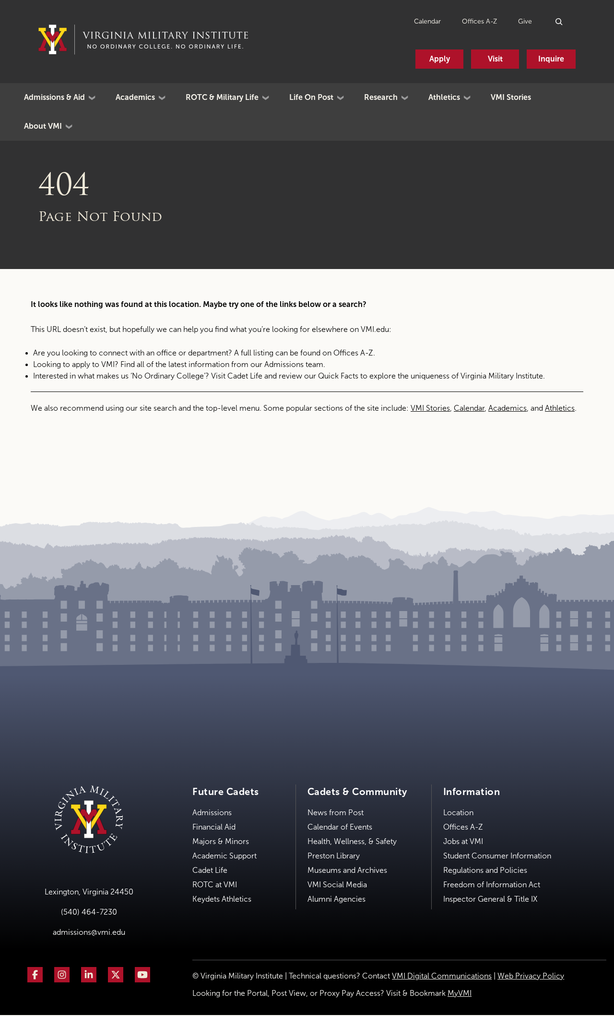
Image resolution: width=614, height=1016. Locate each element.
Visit (495, 59)
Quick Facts (338, 376)
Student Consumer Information (497, 856)
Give (525, 21)
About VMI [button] (43, 126)
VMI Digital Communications (442, 976)
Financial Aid (214, 827)
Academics (507, 408)
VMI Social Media (337, 885)
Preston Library (333, 856)
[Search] (559, 21)
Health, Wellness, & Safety (352, 841)
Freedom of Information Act (491, 885)
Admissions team (293, 364)
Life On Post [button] (311, 97)
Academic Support (224, 856)
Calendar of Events (339, 827)
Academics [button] (135, 97)
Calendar (427, 21)
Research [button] (381, 97)
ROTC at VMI (214, 885)
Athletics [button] (444, 97)
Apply (439, 59)
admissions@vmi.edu (89, 932)
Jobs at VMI (463, 841)
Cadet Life (244, 376)
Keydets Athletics (221, 899)
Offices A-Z (479, 21)
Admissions (212, 812)
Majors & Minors (220, 841)
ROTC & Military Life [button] (222, 97)
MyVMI (460, 993)
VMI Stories (511, 97)
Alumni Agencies (336, 899)
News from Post (335, 812)
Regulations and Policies (485, 870)
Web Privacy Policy (530, 976)
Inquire (551, 59)
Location (458, 812)
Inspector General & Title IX (490, 899)
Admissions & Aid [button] (54, 97)
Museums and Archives (347, 870)
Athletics (560, 408)
